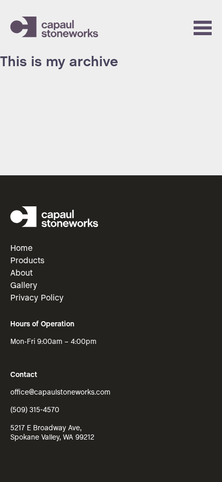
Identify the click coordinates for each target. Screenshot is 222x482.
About (21, 273)
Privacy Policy (37, 298)
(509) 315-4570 (34, 410)
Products (27, 261)
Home (21, 248)
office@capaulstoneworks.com (60, 392)
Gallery (23, 286)
